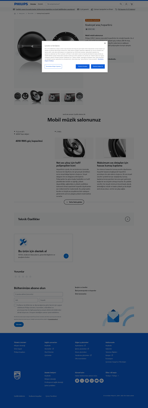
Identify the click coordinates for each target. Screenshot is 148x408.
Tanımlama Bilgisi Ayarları (53, 66)
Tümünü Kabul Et (98, 66)
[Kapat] (105, 43)
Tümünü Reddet (82, 66)
